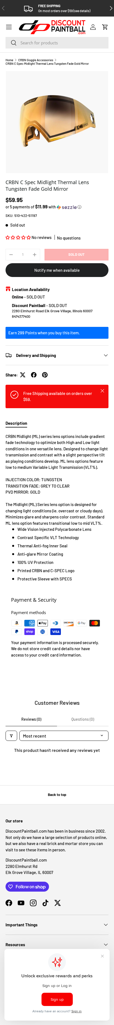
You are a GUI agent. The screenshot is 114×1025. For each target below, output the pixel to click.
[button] (105, 27)
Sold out (76, 254)
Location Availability (31, 289)
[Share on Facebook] (33, 374)
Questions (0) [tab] (82, 719)
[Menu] (9, 27)
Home (9, 60)
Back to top (57, 794)
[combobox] (57, 43)
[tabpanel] (57, 507)
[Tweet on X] (22, 374)
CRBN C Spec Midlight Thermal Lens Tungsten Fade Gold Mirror (47, 63)
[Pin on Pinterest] (44, 374)
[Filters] (11, 736)
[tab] (16, 423)
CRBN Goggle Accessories (35, 60)
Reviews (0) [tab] (31, 719)
